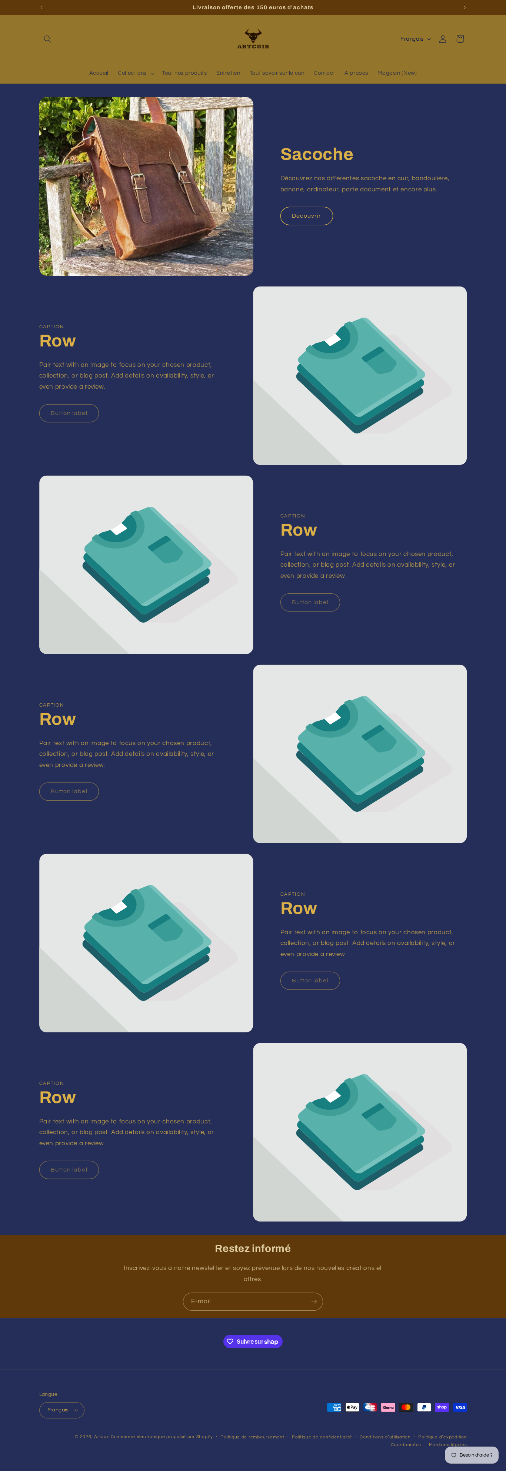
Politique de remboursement (252, 1437)
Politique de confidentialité (322, 1437)
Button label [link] (69, 413)
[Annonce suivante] (464, 7)
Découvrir (306, 216)
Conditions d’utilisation (385, 1437)
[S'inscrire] (314, 1302)
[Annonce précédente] (41, 7)
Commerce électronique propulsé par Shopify (162, 1437)
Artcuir (101, 1437)
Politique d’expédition (442, 1437)
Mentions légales (448, 1445)
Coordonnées (406, 1445)
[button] (47, 38)
